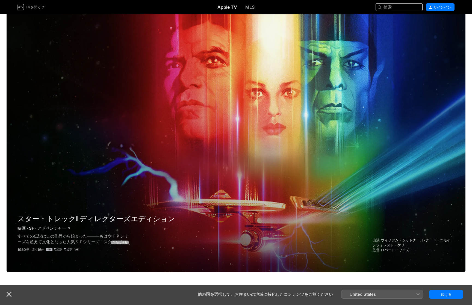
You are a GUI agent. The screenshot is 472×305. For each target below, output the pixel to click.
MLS (250, 7)
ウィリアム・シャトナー (400, 240)
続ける (446, 294)
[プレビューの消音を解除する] (451, 25)
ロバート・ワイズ (395, 250)
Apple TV (227, 7)
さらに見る (119, 242)
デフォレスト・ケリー (390, 245)
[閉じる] (9, 294)
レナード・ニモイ (436, 240)
